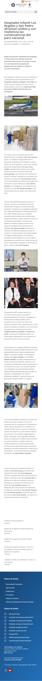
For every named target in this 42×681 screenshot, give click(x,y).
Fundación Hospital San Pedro (18, 627)
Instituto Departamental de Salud (19, 637)
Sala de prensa (10, 588)
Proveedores (10, 595)
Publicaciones (10, 591)
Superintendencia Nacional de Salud (20, 641)
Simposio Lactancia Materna (13, 521)
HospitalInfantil (12, 42)
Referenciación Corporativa (14, 584)
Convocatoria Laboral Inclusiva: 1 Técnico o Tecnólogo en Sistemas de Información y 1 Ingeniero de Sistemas (18, 549)
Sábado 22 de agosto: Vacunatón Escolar (18, 539)
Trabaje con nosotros (12, 598)
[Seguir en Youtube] (10, 670)
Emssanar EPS (13, 634)
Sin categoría (14, 44)
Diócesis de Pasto (14, 614)
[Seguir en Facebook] (5, 670)
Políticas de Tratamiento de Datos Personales (19, 602)
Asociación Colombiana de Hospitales (20, 620)
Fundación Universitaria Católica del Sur (21, 617)
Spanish (27, 1)
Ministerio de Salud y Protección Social (21, 624)
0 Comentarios (25, 44)
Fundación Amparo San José (17, 631)
